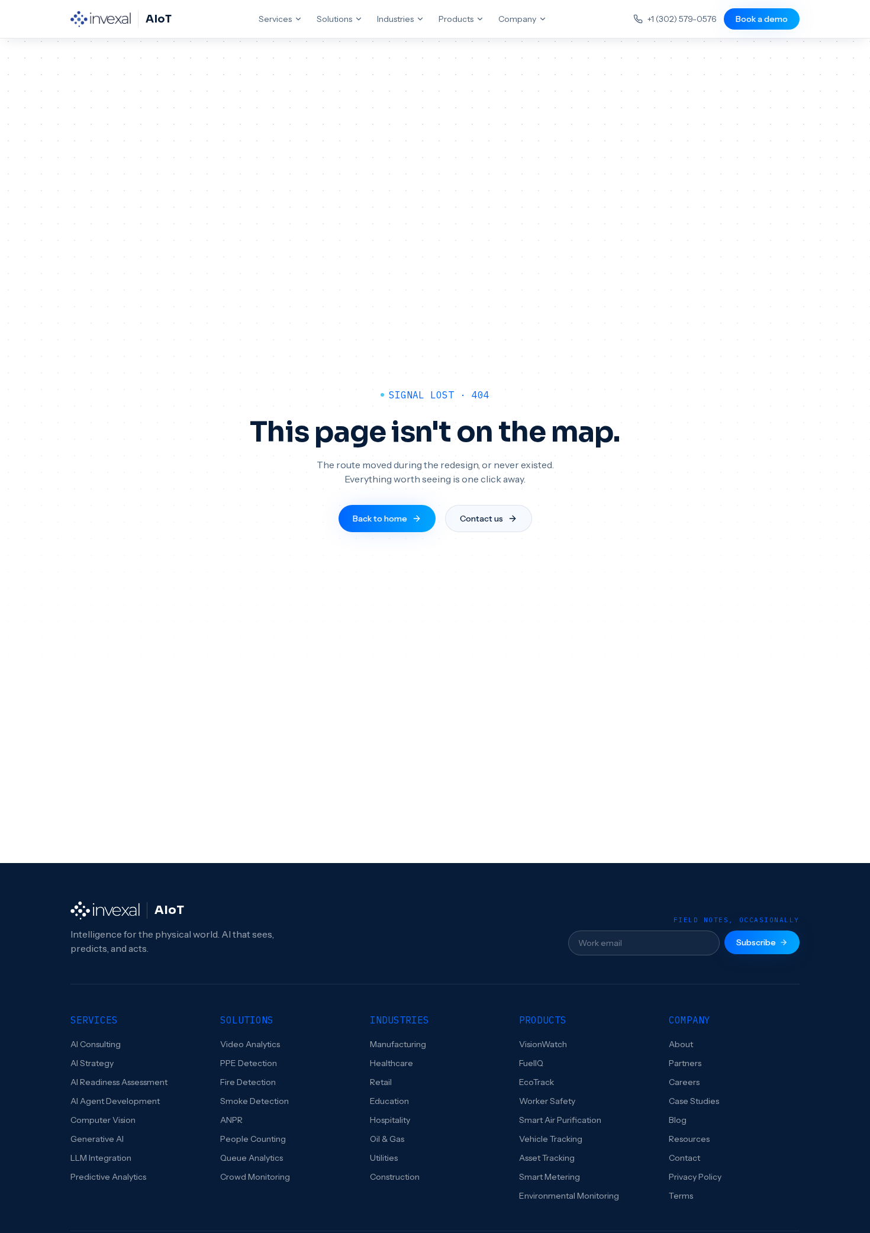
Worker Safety (547, 1101)
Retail (381, 1082)
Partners (685, 1063)
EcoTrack (536, 1082)
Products (456, 19)
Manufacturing (398, 1044)
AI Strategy (92, 1063)
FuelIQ (531, 1063)
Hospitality (390, 1120)
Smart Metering (549, 1176)
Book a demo (762, 19)
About (681, 1044)
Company (517, 19)
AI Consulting (95, 1044)
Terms (681, 1195)
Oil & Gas (387, 1139)
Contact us (481, 518)
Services (275, 19)
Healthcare (391, 1063)
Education (389, 1101)
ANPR (231, 1120)
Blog (678, 1120)
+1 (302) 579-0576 (682, 19)
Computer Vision (103, 1120)
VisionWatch (543, 1044)
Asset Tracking (547, 1157)
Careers (684, 1082)
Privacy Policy (695, 1176)
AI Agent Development (115, 1101)
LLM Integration (100, 1157)
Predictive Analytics (108, 1176)
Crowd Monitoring (255, 1176)
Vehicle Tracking (550, 1139)
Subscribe (756, 942)
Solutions (334, 19)
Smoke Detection (254, 1101)
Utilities (384, 1157)
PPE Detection (248, 1063)
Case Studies (694, 1101)
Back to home (380, 518)
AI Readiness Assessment (118, 1082)
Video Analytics (250, 1044)
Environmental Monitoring (569, 1195)
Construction (395, 1176)
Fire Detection (248, 1082)
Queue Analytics (251, 1157)
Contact (684, 1157)
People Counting (253, 1139)
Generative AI (97, 1139)
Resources (689, 1139)
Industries (395, 19)
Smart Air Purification (560, 1120)
